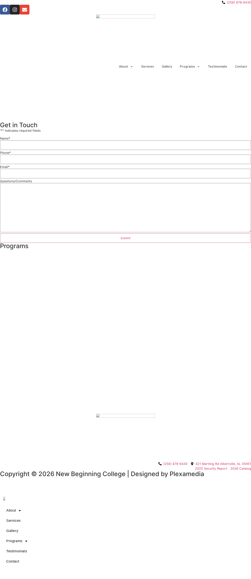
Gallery (167, 66)
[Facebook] (5, 10)
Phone (5, 152)
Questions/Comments (16, 181)
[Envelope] (24, 10)
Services (147, 66)
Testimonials (217, 66)
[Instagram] (15, 10)
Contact (241, 66)
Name (5, 138)
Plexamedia (187, 474)
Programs (187, 66)
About (123, 66)
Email (5, 166)
